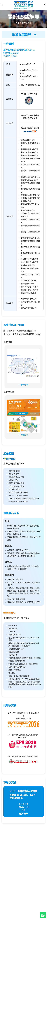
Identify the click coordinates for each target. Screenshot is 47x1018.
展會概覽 (26, 23)
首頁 (17, 23)
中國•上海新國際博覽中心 (29, 85)
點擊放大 (24, 385)
